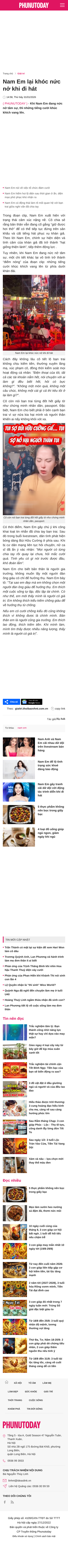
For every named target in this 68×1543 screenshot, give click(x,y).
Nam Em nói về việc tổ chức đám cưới (27, 187)
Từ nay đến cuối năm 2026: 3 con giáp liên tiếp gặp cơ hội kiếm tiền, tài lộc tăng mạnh (46, 1269)
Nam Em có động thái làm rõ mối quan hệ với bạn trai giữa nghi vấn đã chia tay (34, 204)
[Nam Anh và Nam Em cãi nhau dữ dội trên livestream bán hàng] (19, 747)
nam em (22, 727)
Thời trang (15, 1400)
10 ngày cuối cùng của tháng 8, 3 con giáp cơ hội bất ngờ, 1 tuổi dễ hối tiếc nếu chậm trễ (45, 1231)
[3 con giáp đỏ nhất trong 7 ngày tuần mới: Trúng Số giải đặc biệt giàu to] (15, 1308)
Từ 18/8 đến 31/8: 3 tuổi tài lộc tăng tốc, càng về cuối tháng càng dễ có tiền (45, 1362)
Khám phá (14, 1409)
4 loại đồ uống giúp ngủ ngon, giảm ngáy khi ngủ (51, 833)
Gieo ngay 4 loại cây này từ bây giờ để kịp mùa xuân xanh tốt (46, 1049)
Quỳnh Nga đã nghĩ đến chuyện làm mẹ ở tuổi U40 (34, 992)
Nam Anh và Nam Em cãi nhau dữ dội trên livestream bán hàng (51, 745)
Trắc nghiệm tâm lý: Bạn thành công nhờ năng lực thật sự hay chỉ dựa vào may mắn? (47, 1032)
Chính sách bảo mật (45, 1536)
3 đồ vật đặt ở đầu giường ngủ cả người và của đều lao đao (47, 1087)
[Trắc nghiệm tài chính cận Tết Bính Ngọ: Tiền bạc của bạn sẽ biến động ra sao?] (15, 1070)
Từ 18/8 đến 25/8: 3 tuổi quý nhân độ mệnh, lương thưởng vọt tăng (46, 1324)
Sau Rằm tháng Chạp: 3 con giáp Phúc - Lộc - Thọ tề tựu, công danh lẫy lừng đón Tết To (47, 1126)
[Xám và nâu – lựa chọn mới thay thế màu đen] (15, 1165)
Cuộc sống (36, 1400)
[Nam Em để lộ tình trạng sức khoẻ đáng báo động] (19, 769)
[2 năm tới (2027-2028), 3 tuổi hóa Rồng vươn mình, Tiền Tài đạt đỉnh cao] (15, 1289)
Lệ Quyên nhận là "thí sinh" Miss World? (30, 984)
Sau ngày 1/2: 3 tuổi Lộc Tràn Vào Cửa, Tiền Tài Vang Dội (47, 1143)
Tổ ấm (32, 1383)
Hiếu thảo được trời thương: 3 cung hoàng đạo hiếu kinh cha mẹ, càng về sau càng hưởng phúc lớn (47, 1107)
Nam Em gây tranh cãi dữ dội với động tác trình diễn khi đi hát (51, 790)
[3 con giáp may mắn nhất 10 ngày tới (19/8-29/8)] (15, 1251)
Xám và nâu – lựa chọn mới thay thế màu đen (46, 1160)
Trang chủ (8, 73)
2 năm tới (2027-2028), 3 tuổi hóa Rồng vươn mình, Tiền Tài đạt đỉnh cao (46, 1286)
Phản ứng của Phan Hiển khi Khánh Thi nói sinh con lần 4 (35, 977)
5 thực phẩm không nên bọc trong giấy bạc (51, 810)
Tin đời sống (35, 1409)
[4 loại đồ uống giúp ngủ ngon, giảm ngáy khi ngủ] (19, 837)
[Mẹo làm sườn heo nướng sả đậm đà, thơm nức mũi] (15, 1213)
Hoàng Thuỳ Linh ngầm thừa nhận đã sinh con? (35, 999)
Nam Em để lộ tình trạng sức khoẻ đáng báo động (50, 765)
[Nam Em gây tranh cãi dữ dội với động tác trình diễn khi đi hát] (19, 792)
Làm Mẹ (46, 1383)
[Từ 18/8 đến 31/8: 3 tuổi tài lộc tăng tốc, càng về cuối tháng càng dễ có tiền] (15, 1365)
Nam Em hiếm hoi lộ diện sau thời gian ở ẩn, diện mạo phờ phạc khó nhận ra (34, 195)
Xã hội (18, 1383)
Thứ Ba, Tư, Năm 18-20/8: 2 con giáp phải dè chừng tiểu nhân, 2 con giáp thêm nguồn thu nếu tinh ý (46, 1345)
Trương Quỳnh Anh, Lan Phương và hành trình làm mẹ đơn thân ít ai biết (34, 958)
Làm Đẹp (13, 1391)
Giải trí (21, 73)
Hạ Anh (60, 719)
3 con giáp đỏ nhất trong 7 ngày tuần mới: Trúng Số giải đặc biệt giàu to (45, 1305)
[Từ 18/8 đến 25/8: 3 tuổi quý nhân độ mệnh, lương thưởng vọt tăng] (15, 1327)
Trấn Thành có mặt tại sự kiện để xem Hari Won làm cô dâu (34, 949)
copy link (60, 708)
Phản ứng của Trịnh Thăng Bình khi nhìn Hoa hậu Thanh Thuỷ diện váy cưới (33, 968)
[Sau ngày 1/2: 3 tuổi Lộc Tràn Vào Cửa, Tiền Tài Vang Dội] (15, 1146)
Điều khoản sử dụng (23, 1536)
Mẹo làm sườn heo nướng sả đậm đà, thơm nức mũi (45, 1209)
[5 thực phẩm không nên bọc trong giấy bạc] (19, 814)
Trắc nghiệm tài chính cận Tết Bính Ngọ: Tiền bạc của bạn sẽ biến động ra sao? (46, 1068)
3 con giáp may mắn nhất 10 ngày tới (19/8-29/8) (46, 1246)
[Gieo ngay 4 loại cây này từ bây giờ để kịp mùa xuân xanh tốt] (15, 1051)
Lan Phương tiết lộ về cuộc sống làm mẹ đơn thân (33, 1007)
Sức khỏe (31, 1391)
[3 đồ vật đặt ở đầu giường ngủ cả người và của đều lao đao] (15, 1089)
